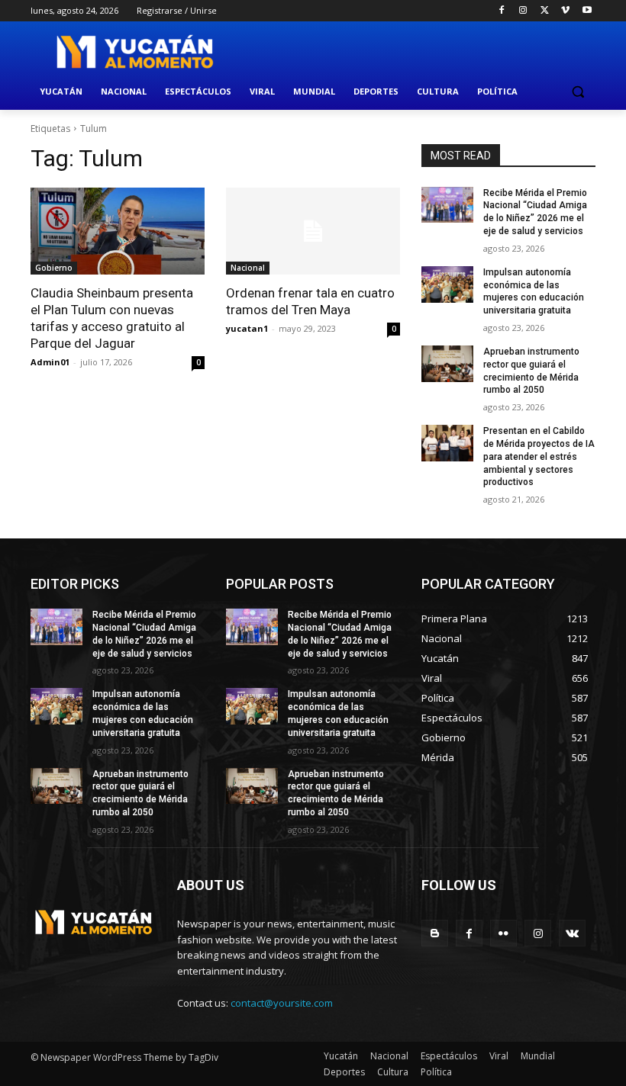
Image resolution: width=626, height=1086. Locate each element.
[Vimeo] (565, 11)
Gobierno (54, 267)
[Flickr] (503, 933)
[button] (577, 92)
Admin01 (50, 362)
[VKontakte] (572, 933)
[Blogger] (434, 933)
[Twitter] (544, 11)
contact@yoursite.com (282, 1003)
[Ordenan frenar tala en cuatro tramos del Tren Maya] (313, 231)
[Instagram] (523, 11)
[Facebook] (502, 11)
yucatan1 (247, 328)
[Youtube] (586, 11)
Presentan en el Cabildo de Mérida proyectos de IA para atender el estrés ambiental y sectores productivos (539, 456)
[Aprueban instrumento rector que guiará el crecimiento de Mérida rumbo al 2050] (447, 363)
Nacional (248, 267)
